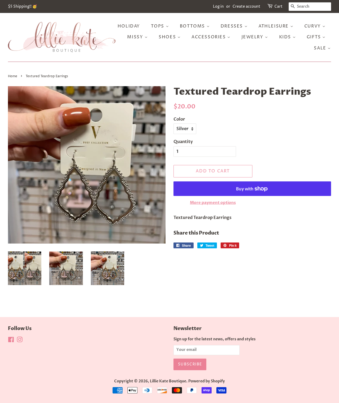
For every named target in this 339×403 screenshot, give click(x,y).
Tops (158, 26)
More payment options (213, 202)
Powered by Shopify (206, 381)
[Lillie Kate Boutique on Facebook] (11, 340)
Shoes (168, 37)
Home (12, 76)
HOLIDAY (129, 26)
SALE (321, 48)
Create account (246, 6)
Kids (286, 37)
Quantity (183, 142)
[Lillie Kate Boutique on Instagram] (20, 340)
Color (179, 119)
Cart (278, 6)
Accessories (209, 37)
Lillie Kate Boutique (168, 381)
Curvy (313, 26)
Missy (136, 37)
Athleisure (274, 26)
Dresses (232, 26)
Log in (218, 6)
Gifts (315, 37)
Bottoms (193, 26)
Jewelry (253, 37)
